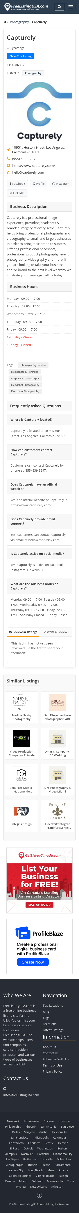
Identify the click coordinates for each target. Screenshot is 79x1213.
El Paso (14, 1148)
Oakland (37, 1181)
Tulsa (70, 1181)
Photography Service (33, 365)
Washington (45, 1148)
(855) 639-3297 (24, 159)
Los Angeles (31, 1121)
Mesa (50, 1170)
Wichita (21, 1187)
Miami (23, 1181)
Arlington (57, 1187)
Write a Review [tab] (56, 632)
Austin (43, 1132)
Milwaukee (64, 1159)
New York (13, 1121)
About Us (49, 1047)
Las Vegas (12, 1159)
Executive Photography (25, 391)
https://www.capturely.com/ (33, 165)
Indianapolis (41, 1137)
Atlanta (63, 1170)
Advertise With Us (56, 1059)
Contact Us (51, 1053)
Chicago (49, 1121)
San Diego (67, 1127)
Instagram (62, 184)
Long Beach (35, 1170)
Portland (43, 1154)
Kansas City (16, 1170)
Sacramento (63, 1165)
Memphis (10, 1154)
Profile (40, 184)
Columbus (59, 1137)
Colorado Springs (20, 1176)
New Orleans (38, 1187)
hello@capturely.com (28, 172)
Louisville (46, 1159)
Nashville (27, 1154)
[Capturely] (39, 111)
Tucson (32, 1165)
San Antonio (49, 1127)
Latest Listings (53, 1030)
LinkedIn (19, 193)
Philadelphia (13, 1127)
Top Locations (53, 1005)
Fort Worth (16, 1143)
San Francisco (19, 1137)
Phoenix (30, 1127)
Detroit (28, 1148)
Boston (62, 1148)
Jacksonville (59, 1132)
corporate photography (25, 378)
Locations (50, 1024)
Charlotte (34, 1143)
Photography (19, 22)
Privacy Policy (52, 1071)
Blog (46, 1012)
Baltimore (29, 1159)
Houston (64, 1121)
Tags (46, 1018)
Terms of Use (52, 1065)
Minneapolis (55, 1181)
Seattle (49, 1143)
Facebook (18, 184)
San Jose (29, 1132)
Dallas (16, 1132)
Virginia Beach (45, 1176)
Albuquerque (14, 1165)
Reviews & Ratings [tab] (24, 632)
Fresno (45, 1165)
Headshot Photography (25, 385)
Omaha (10, 1181)
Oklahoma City (62, 1154)
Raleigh (63, 1176)
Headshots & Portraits (24, 372)
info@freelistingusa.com (21, 1095)
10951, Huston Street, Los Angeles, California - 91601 (38, 149)
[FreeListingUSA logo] (25, 6)
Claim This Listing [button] (20, 56)
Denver (63, 1143)
